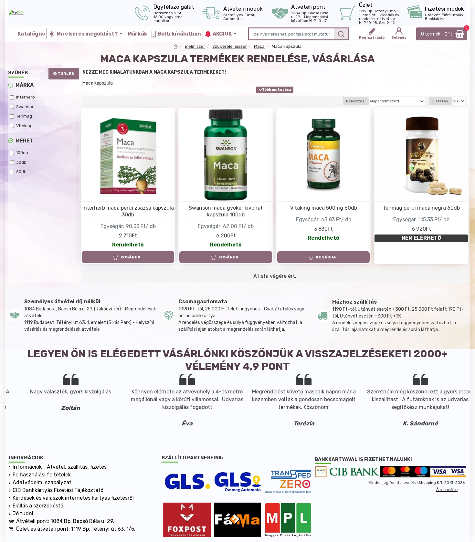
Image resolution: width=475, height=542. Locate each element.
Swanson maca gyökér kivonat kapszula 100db (226, 211)
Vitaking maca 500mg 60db (323, 208)
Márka (25, 85)
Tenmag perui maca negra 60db (421, 208)
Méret (24, 141)
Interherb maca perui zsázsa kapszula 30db (128, 211)
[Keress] (341, 33)
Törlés (66, 73)
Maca (259, 46)
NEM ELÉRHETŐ (421, 238)
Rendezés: (355, 101)
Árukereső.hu (447, 490)
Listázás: (440, 101)
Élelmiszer (195, 46)
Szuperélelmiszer (229, 46)
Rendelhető (128, 245)
